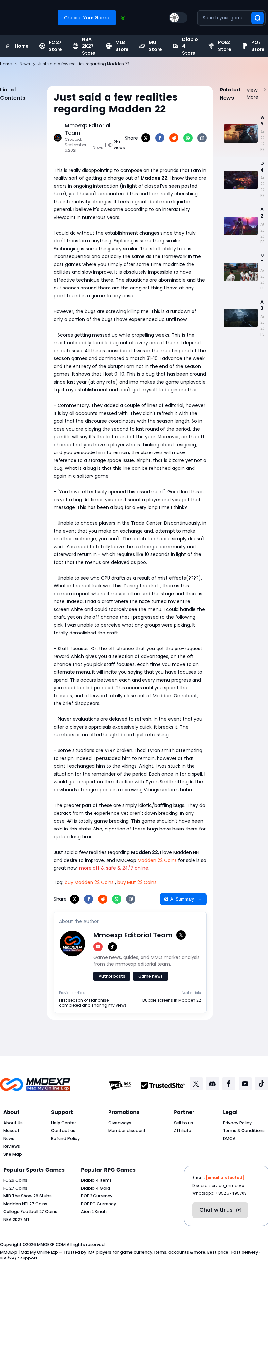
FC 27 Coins (15, 1188)
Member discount (127, 1130)
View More (252, 93)
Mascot (11, 1130)
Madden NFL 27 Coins (25, 1204)
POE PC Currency (98, 1204)
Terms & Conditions (244, 1130)
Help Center (63, 1123)
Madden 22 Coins (157, 860)
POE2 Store (224, 46)
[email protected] (225, 1177)
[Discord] (212, 1083)
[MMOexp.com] (35, 1085)
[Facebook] (159, 137)
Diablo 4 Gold (95, 1188)
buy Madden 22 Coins (89, 882)
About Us (13, 1123)
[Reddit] (173, 137)
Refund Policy (65, 1138)
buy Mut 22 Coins (137, 882)
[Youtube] (245, 1083)
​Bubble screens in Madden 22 (171, 1000)
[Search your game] (257, 18)
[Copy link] (202, 137)
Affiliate (182, 1130)
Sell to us (183, 1123)
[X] (145, 137)
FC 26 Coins (15, 1180)
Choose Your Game (86, 17)
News (8, 1138)
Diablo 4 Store (190, 46)
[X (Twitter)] (181, 935)
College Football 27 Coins (30, 1211)
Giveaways (119, 1123)
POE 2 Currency (96, 1196)
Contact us (63, 1130)
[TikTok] (112, 946)
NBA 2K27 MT (16, 1219)
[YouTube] (98, 946)
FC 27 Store (55, 46)
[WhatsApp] (188, 137)
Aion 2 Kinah (94, 1211)
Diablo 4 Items (96, 1180)
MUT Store (155, 46)
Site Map (12, 1154)
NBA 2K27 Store (88, 46)
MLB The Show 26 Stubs (27, 1196)
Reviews (11, 1146)
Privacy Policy (237, 1123)
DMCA (229, 1138)
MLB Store (122, 46)
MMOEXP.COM (51, 1244)
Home (22, 46)
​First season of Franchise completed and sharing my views (93, 1003)
